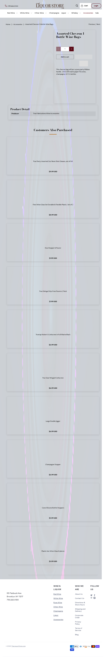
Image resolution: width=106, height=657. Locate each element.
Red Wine (11, 13)
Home (8, 24)
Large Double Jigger (53, 421)
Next (98, 24)
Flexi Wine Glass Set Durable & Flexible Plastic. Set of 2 (53, 205)
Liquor (63, 13)
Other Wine (39, 13)
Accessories (88, 13)
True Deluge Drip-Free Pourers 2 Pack (53, 291)
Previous (92, 24)
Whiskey (74, 13)
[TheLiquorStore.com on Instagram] (94, 598)
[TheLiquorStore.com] (17, 588)
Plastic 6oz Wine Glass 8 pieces (53, 551)
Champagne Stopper (53, 465)
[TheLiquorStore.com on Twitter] (91, 596)
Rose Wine (57, 603)
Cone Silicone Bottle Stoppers (53, 508)
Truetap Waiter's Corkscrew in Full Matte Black (53, 335)
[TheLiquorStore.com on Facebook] (94, 596)
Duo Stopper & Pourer (53, 248)
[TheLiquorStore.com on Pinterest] (91, 598)
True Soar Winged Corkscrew (53, 378)
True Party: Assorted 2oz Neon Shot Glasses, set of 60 (53, 161)
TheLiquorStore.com (18, 646)
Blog (76, 635)
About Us (79, 594)
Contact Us (79, 598)
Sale (97, 13)
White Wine (24, 13)
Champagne (54, 13)
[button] (83, 57)
